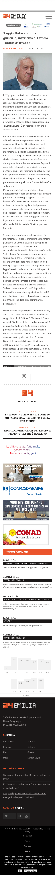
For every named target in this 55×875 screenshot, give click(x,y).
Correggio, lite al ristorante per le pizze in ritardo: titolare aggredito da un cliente (28, 563)
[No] (51, 864)
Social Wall (8, 741)
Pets (5, 757)
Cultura (31, 747)
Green (31, 752)
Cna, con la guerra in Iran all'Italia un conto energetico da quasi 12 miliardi (24, 795)
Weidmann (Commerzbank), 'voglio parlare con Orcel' (26, 777)
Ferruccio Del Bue (13, 48)
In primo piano (21, 366)
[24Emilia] (21, 16)
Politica (33, 366)
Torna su (26, 695)
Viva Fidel (8, 621)
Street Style (34, 757)
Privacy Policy (37, 828)
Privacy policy (30, 871)
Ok (20, 871)
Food (5, 752)
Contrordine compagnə (14, 580)
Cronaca (7, 747)
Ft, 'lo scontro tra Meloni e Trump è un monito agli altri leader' (26, 786)
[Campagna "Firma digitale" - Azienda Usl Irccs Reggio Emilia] (27, 27)
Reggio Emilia (44, 366)
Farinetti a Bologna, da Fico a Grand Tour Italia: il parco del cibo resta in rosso (28, 599)
